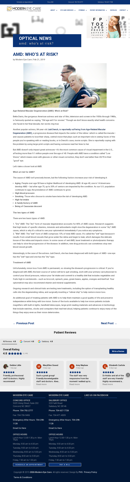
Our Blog (113, 10)
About (53, 10)
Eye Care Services (66, 10)
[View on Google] (5, 366)
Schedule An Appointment (29, 465)
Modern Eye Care (24, 59)
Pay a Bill (65, 465)
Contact (123, 10)
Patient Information (97, 10)
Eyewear (82, 10)
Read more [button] (41, 384)
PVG (81, 472)
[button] (2, 375)
